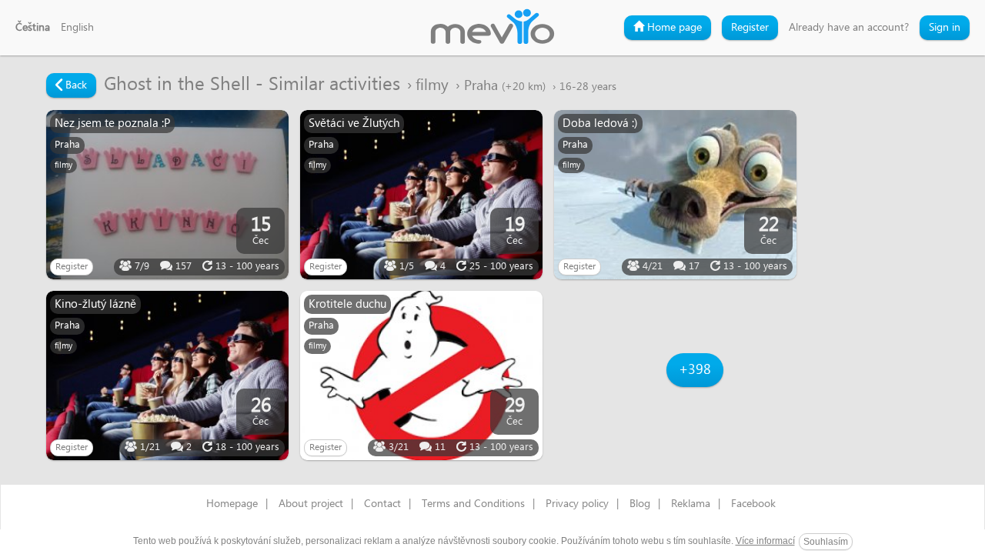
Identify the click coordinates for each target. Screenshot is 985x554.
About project (311, 504)
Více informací (765, 541)
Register (750, 27)
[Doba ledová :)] (675, 194)
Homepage (232, 504)
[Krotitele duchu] (421, 375)
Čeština (32, 27)
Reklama (690, 504)
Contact (382, 504)
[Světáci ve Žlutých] (421, 194)
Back (74, 85)
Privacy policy (577, 504)
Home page (673, 27)
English (77, 27)
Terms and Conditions (473, 504)
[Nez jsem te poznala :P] (167, 194)
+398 (695, 370)
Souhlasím (825, 541)
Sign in (944, 27)
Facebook (753, 504)
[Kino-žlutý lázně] (167, 375)
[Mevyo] (492, 28)
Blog (639, 504)
